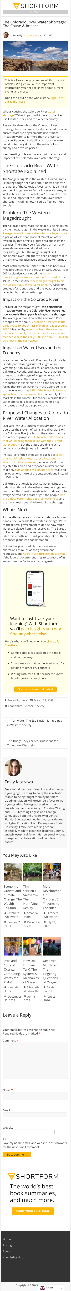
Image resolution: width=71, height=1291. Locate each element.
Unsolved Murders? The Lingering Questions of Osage (50, 971)
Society (39, 706)
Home (7, 1239)
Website (8, 1127)
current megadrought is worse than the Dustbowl (30, 275)
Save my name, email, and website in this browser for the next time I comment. (35, 1145)
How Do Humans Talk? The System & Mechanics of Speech (31, 971)
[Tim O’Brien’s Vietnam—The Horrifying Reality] (32, 864)
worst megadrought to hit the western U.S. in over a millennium (33, 283)
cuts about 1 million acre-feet (34, 470)
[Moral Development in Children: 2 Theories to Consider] (52, 864)
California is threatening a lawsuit (45, 554)
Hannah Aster (11, 989)
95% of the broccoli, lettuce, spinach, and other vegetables (34, 392)
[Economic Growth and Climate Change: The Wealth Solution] (13, 864)
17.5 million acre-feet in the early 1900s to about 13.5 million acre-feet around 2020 (35, 325)
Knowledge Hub (13, 1257)
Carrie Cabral (49, 989)
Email (7, 1110)
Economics (15, 706)
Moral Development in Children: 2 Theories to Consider (52, 897)
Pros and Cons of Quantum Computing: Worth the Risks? (12, 971)
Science (29, 706)
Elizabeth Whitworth (11, 915)
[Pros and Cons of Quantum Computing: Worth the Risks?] (13, 939)
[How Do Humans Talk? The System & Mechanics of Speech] (32, 939)
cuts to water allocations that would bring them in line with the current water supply (33, 440)
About (7, 1251)
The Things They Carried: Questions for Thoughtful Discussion (32, 743)
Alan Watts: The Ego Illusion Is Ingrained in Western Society (34, 723)
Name (8, 1090)
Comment (10, 1040)
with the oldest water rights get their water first (34, 496)
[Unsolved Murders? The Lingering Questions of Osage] (52, 939)
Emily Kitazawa (30, 35)
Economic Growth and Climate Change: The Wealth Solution (13, 897)
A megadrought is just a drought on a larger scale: (35, 233)
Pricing (7, 1245)
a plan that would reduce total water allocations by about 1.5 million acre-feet (33, 458)
